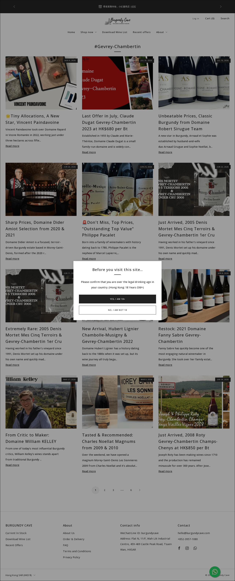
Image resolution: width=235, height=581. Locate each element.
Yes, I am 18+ (117, 299)
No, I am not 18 (117, 310)
